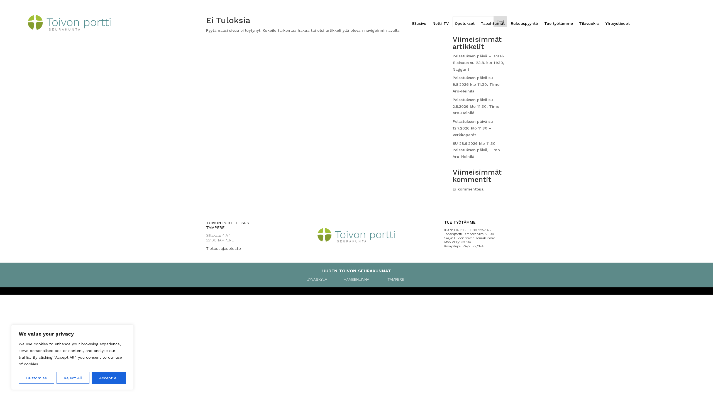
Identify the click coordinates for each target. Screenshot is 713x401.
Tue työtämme (558, 23)
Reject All (73, 378)
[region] (72, 357)
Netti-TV (441, 23)
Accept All (109, 378)
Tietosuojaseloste (223, 248)
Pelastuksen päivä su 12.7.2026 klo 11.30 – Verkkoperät (473, 128)
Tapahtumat (493, 23)
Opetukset (465, 23)
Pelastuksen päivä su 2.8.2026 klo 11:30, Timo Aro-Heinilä (476, 106)
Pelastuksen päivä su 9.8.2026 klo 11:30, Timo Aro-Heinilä (476, 84)
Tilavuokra (589, 23)
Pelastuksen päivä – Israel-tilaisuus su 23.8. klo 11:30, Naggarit (478, 63)
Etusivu (419, 23)
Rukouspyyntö (524, 23)
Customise (36, 378)
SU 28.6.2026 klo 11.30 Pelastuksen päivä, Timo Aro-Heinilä (476, 150)
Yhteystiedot (617, 23)
